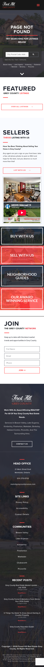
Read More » (22, 593)
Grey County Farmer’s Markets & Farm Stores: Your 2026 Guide (22, 600)
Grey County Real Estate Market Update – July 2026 (22, 586)
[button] (38, 5)
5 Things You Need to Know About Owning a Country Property (22, 614)
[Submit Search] (33, 54)
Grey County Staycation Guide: (22, 627)
